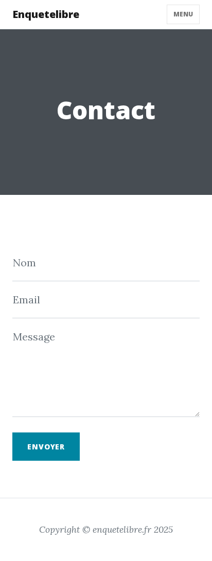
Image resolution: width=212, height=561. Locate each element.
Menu (183, 14)
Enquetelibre (45, 14)
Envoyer (46, 446)
